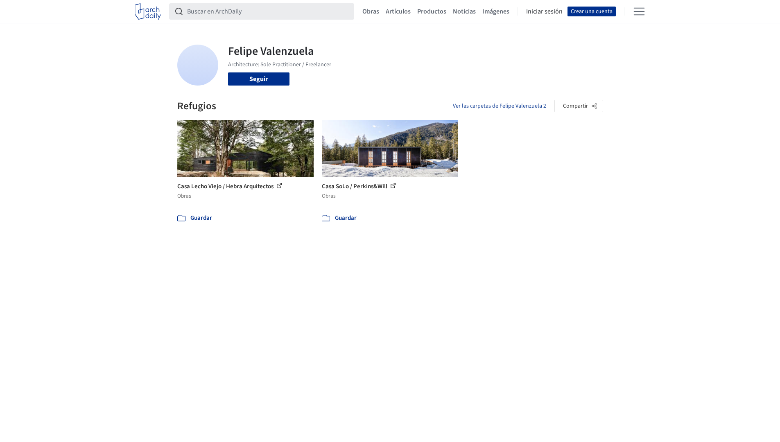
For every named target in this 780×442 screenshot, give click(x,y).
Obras (370, 11)
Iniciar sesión (544, 11)
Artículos (398, 11)
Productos (431, 11)
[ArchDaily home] (148, 11)
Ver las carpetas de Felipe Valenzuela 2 (499, 106)
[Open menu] (639, 11)
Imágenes (495, 11)
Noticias (464, 11)
